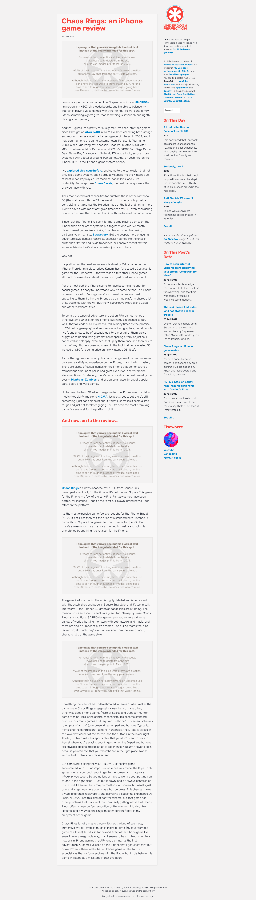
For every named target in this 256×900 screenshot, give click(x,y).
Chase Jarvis (103, 183)
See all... (169, 226)
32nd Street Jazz (173, 94)
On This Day (184, 71)
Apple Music (182, 87)
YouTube (183, 81)
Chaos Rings (70, 488)
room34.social (172, 457)
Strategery (100, 234)
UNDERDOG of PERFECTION (180, 15)
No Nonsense (170, 71)
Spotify (168, 91)
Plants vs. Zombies (84, 379)
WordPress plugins (179, 74)
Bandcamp (169, 84)
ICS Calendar (180, 68)
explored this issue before (84, 170)
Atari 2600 (92, 132)
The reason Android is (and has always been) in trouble (180, 311)
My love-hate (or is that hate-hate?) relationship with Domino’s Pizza (179, 385)
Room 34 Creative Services (178, 64)
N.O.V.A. (103, 396)
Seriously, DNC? (173, 166)
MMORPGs (142, 102)
